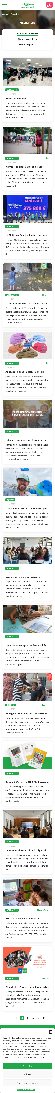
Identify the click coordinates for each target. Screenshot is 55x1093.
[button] (50, 1031)
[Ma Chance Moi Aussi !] (27, 4)
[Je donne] (49, 5)
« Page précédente (4, 1018)
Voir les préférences (27, 1082)
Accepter (27, 1065)
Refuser (27, 1074)
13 (44, 1018)
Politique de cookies (26, 1089)
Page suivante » (50, 1018)
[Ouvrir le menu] (5, 5)
